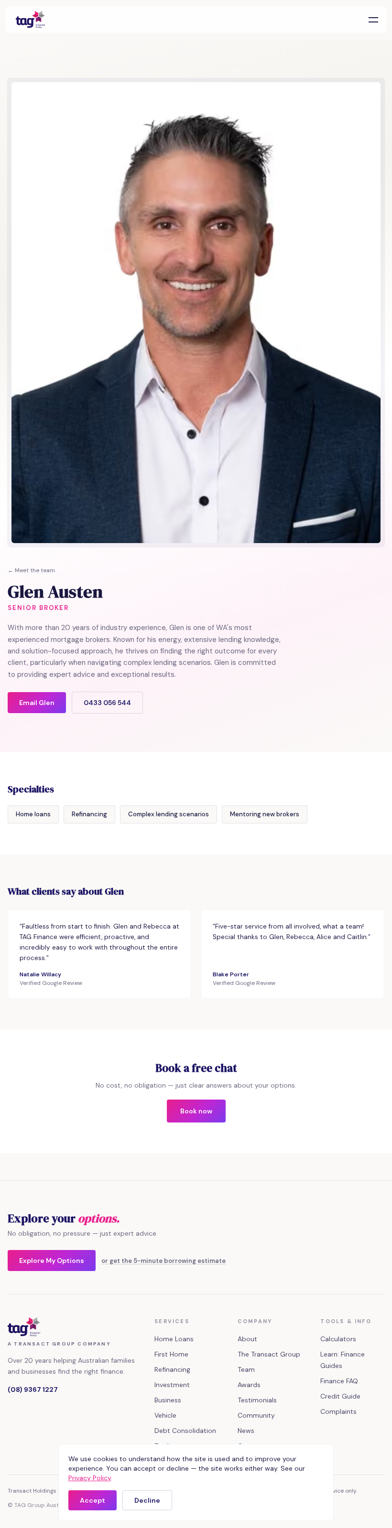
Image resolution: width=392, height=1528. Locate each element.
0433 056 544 (107, 702)
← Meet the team (31, 570)
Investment (172, 1384)
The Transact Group (269, 1354)
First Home (171, 1354)
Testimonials (257, 1400)
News (246, 1430)
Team (246, 1369)
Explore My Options (51, 1260)
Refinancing (172, 1369)
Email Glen (36, 702)
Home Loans (174, 1339)
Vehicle (165, 1415)
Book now (196, 1111)
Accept (92, 1500)
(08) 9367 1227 (33, 1389)
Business (167, 1400)
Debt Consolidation (185, 1430)
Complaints (338, 1411)
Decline (147, 1500)
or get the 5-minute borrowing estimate (163, 1261)
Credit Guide (340, 1396)
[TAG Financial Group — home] (30, 19)
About (247, 1339)
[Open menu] (373, 19)
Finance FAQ (339, 1381)
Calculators (338, 1339)
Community (256, 1415)
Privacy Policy (89, 1478)
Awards (249, 1384)
